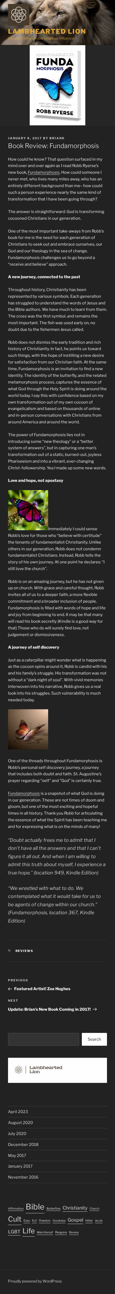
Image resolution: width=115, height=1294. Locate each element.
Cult (14, 1219)
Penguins (61, 1232)
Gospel (75, 1220)
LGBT (14, 1231)
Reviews (25, 951)
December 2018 (23, 1144)
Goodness (59, 1220)
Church (94, 1208)
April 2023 (18, 1111)
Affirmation (16, 1208)
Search (94, 1039)
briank (57, 138)
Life (28, 1231)
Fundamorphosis (44, 172)
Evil (34, 1220)
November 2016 (23, 1177)
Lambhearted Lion (47, 31)
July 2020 (17, 1133)
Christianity (75, 1208)
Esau (27, 1220)
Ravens (74, 1232)
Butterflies (53, 1208)
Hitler (89, 1220)
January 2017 (20, 1166)
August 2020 (20, 1122)
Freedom (45, 1220)
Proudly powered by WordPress (35, 1281)
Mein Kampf (45, 1232)
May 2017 (17, 1155)
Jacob (98, 1220)
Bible (35, 1206)
